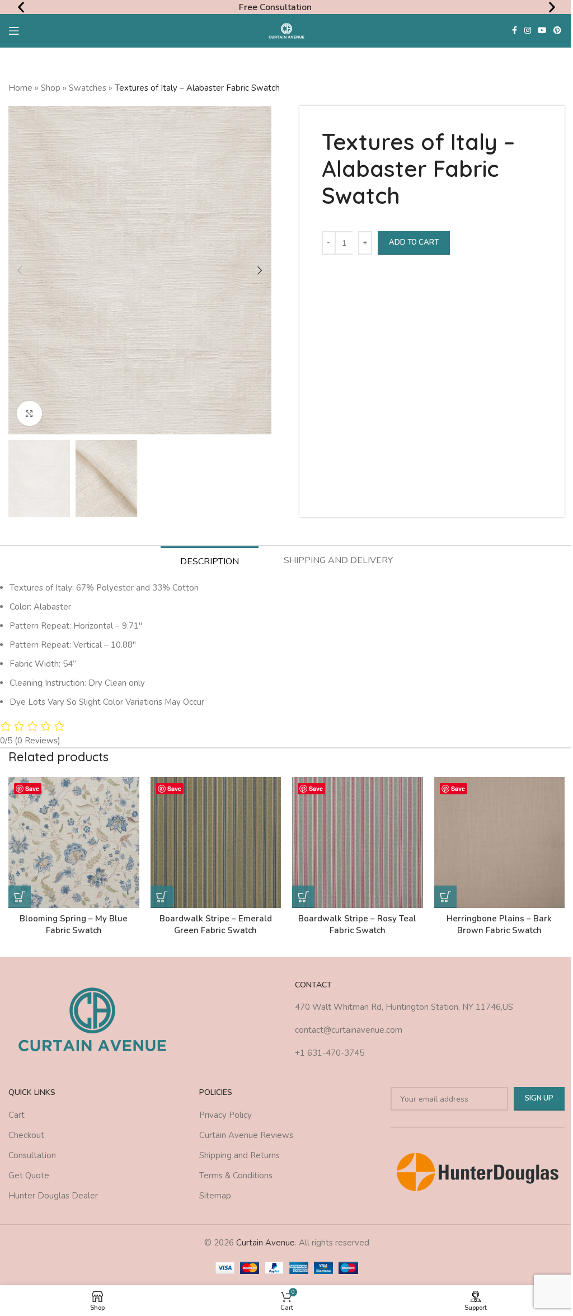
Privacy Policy (225, 1115)
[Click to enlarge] (29, 413)
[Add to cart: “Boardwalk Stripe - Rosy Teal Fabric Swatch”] (303, 897)
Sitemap (215, 1195)
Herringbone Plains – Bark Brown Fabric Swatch (499, 924)
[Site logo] (286, 30)
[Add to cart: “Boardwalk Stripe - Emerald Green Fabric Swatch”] (162, 897)
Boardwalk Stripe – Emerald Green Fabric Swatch (215, 924)
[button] (21, 7)
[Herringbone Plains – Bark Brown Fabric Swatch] (499, 842)
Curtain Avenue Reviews (246, 1135)
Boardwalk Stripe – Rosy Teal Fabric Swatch (357, 924)
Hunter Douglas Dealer (53, 1195)
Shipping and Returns (239, 1155)
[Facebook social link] (514, 31)
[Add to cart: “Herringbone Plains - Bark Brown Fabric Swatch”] (445, 897)
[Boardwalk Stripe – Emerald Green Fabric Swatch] (216, 842)
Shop (50, 87)
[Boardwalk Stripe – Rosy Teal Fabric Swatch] (357, 842)
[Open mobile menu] (14, 31)
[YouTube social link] (542, 31)
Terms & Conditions (236, 1175)
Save (32, 788)
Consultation (32, 1155)
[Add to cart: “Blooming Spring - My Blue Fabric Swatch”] (19, 897)
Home (20, 87)
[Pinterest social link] (557, 31)
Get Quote (28, 1175)
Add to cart (414, 242)
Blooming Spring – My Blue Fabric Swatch (74, 924)
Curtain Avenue (265, 1242)
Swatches (87, 87)
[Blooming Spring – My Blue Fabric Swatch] (73, 842)
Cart (16, 1115)
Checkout (26, 1135)
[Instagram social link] (527, 31)
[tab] (210, 560)
